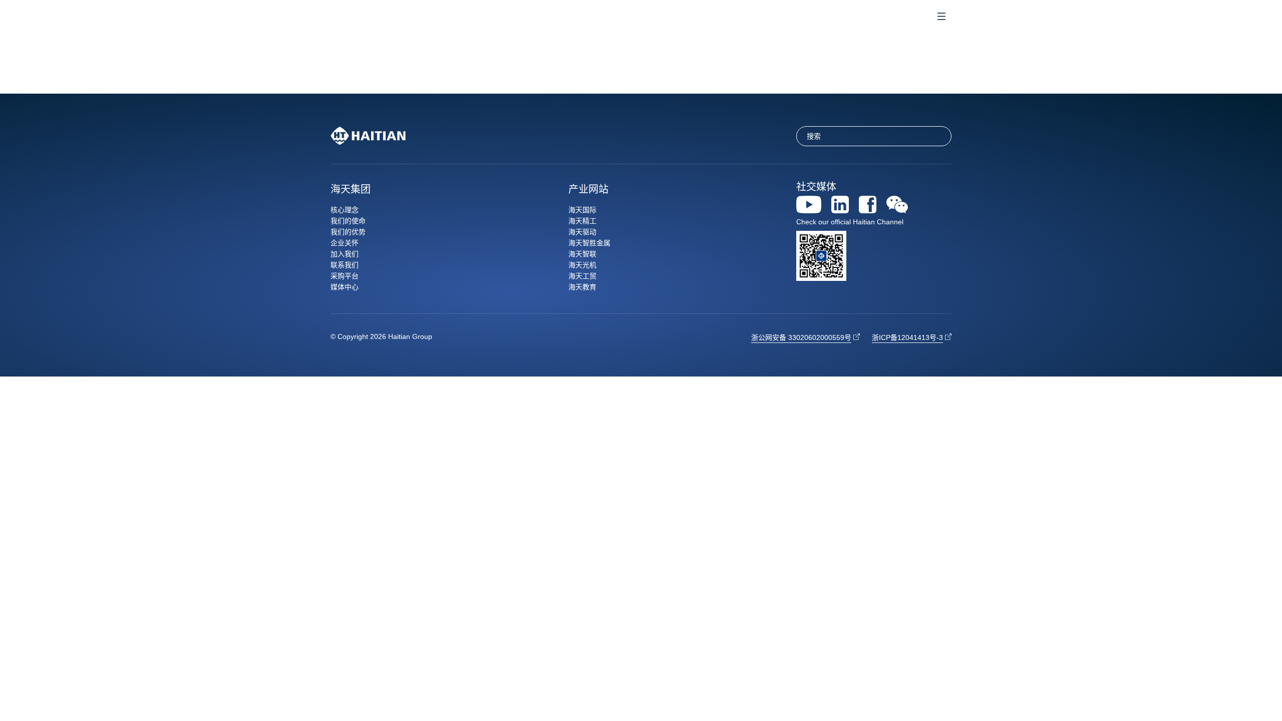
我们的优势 (348, 232)
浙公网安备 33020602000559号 (801, 337)
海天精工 (582, 221)
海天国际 (582, 210)
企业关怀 (345, 243)
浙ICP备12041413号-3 (907, 337)
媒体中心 (345, 287)
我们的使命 (348, 221)
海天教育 (582, 287)
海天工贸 (582, 276)
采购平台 (345, 276)
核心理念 (345, 210)
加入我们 (345, 254)
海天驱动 (582, 232)
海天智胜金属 (589, 243)
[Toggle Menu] (941, 17)
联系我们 (345, 265)
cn (894, 18)
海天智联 (582, 254)
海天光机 (582, 265)
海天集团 (351, 189)
